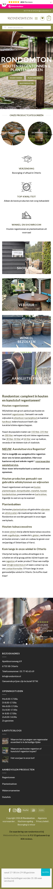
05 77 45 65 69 (29, 11)
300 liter (9, 435)
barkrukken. (41, 494)
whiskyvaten (11, 513)
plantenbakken (19, 509)
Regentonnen (8, 777)
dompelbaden (23, 490)
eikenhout (19, 418)
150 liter (35, 431)
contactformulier (14, 568)
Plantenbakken (9, 783)
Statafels (6, 797)
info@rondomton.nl (43, 11)
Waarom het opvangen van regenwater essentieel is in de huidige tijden (29, 740)
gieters (36, 535)
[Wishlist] (42, 18)
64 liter (27, 439)
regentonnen (18, 414)
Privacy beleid (42, 821)
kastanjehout (30, 418)
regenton (10, 561)
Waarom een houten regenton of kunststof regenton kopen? (26, 750)
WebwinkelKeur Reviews (15, 835)
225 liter (44, 431)
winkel (12, 531)
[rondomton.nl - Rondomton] (20, 18)
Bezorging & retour (26, 824)
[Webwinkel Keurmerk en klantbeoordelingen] (19, 810)
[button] (36, 18)
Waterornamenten (11, 790)
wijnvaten (45, 509)
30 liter (9, 439)
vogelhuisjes (14, 535)
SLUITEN (45, 872)
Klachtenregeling (25, 821)
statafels (35, 490)
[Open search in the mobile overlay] (26, 27)
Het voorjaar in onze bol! (23, 758)
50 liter (17, 439)
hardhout (6, 421)
